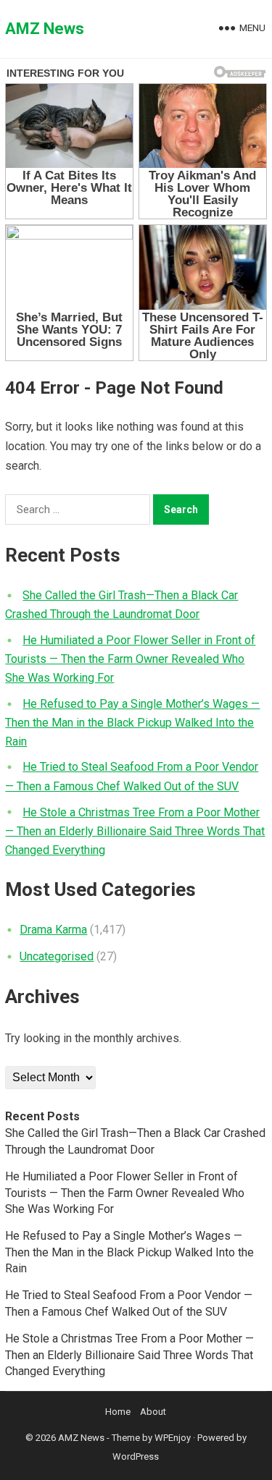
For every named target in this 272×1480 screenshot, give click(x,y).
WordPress (135, 1456)
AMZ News (44, 29)
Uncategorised (57, 956)
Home (118, 1411)
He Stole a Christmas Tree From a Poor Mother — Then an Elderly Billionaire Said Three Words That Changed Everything (135, 831)
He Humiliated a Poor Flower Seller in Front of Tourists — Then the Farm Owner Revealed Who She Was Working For (130, 659)
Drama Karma (53, 929)
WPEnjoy (172, 1437)
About (153, 1411)
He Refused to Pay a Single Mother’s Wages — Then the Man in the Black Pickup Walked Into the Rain (132, 722)
